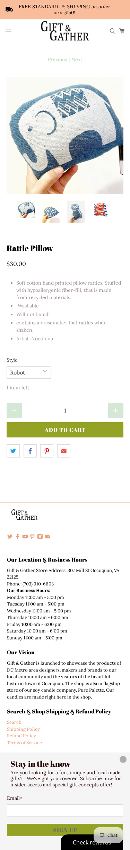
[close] (123, 759)
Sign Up (65, 830)
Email (14, 798)
